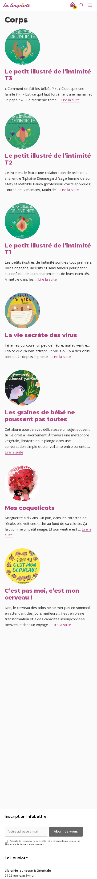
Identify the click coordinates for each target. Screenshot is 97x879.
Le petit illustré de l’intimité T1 (48, 249)
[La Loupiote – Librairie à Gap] (17, 5)
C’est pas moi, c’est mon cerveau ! (42, 594)
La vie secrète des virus (41, 335)
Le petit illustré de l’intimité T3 (48, 75)
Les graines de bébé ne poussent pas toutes (40, 416)
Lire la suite (70, 99)
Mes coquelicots (30, 507)
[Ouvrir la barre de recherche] (82, 5)
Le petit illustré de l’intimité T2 (48, 159)
